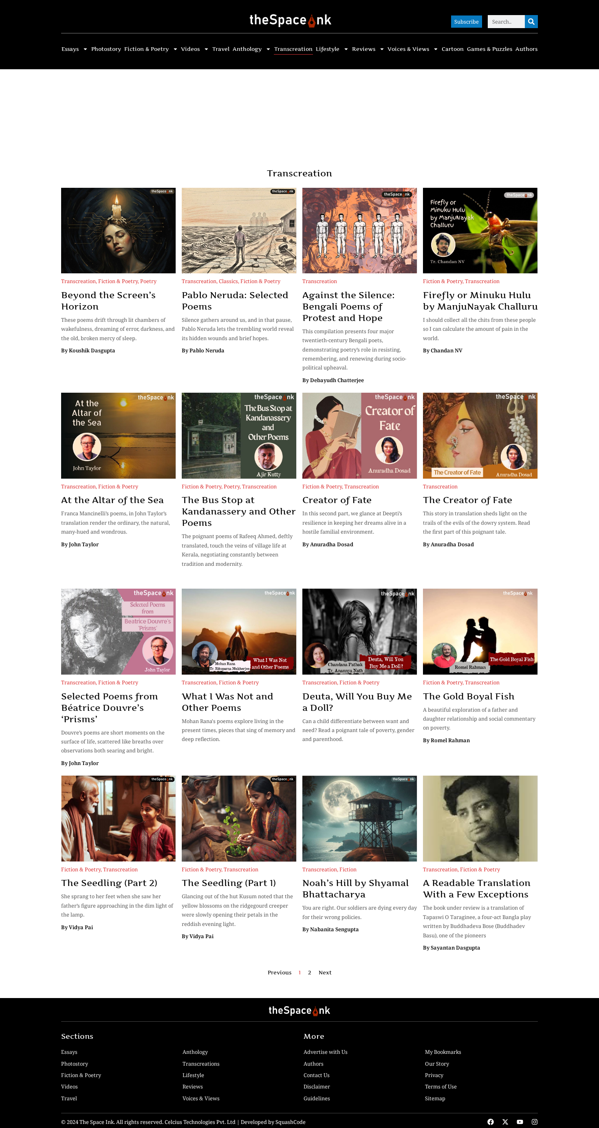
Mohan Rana (198, 751)
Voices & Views (408, 49)
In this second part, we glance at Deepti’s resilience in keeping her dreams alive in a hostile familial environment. (354, 522)
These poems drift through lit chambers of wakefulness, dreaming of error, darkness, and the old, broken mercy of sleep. (118, 329)
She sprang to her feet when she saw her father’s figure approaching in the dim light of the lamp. (117, 905)
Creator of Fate (337, 500)
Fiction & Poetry (146, 49)
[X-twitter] (505, 1122)
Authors (526, 49)
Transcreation (293, 49)
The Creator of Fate (467, 500)
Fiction (348, 869)
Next (325, 973)
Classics (228, 281)
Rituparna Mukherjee (254, 751)
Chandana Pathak (325, 751)
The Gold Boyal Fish (469, 696)
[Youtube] (520, 1122)
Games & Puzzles (489, 49)
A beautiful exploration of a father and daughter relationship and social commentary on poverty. (479, 719)
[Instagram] (534, 1122)
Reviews (363, 49)
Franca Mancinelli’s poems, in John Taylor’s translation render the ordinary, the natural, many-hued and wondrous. (115, 522)
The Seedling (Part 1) (229, 882)
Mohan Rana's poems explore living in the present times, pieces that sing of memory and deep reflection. (238, 730)
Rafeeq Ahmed (200, 576)
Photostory (106, 49)
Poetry (148, 281)
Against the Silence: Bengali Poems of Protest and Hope (348, 306)
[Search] (531, 21)
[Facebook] (490, 1122)
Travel (220, 49)
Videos (190, 49)
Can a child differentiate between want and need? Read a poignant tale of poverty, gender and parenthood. (358, 730)
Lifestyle (327, 49)
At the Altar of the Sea (112, 500)
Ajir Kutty (243, 576)
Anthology (247, 49)
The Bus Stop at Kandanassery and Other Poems (239, 511)
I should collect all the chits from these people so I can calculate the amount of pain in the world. (479, 329)
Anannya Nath (378, 751)
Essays (70, 49)
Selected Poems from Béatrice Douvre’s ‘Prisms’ (109, 707)
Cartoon (453, 49)
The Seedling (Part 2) (109, 882)
